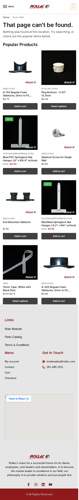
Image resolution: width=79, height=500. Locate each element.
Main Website (13, 328)
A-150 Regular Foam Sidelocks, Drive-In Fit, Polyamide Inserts (16, 94)
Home (6, 17)
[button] (73, 6)
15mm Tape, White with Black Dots (17, 288)
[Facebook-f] (28, 484)
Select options (59, 106)
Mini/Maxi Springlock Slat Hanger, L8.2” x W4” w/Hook (58, 224)
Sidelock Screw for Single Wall (56, 159)
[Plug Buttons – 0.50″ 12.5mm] (58, 67)
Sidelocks (9, 88)
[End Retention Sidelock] (20, 197)
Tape (5, 283)
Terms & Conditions (17, 345)
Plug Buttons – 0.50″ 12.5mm (53, 94)
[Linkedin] (43, 484)
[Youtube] (50, 484)
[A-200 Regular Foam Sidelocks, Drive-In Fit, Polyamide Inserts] (58, 262)
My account (12, 361)
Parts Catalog (13, 336)
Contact (9, 366)
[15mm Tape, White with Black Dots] (20, 262)
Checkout (10, 378)
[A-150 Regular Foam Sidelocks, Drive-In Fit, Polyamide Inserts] (20, 67)
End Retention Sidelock (16, 222)
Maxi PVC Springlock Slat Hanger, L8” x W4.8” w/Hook (20, 159)
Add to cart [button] (20, 106)
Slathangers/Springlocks (18, 153)
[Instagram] (36, 484)
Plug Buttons (49, 88)
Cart (7, 372)
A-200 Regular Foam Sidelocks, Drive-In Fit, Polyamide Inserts (54, 288)
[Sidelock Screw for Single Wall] (58, 132)
